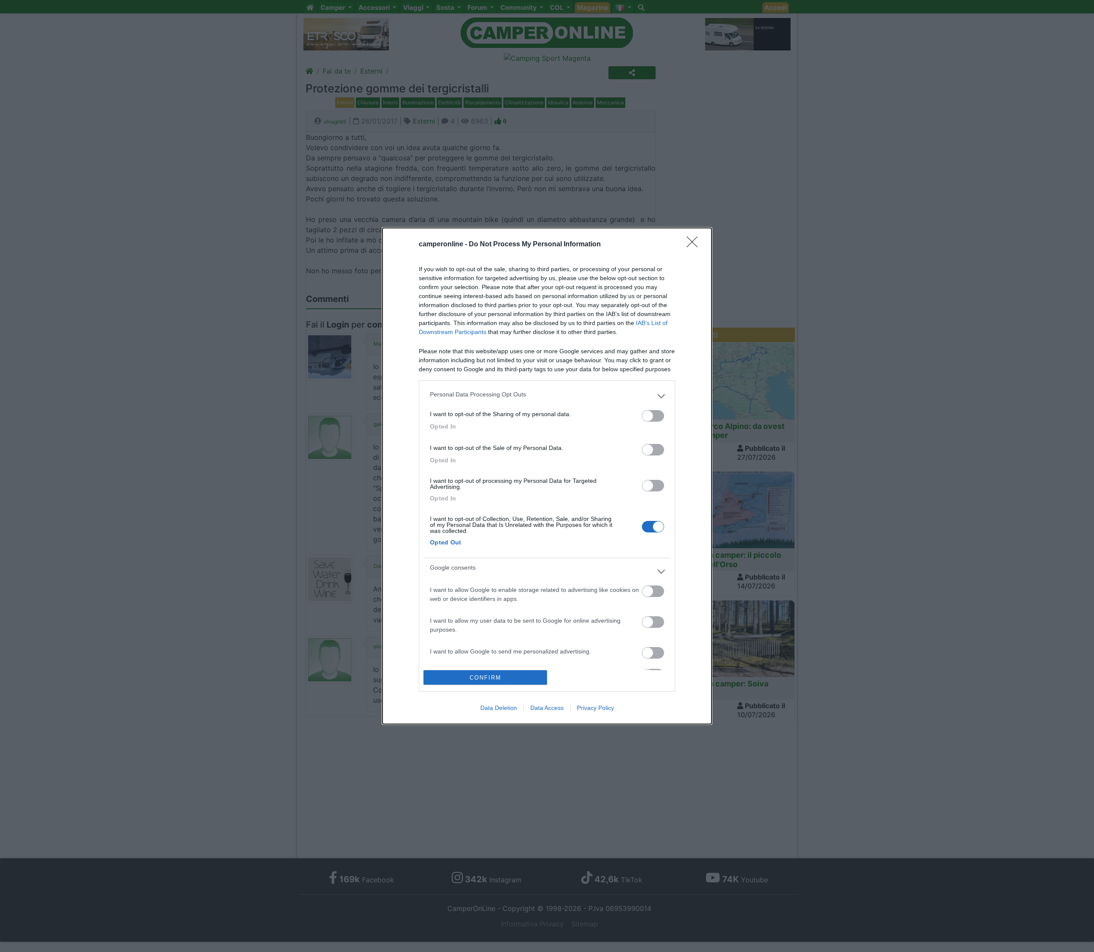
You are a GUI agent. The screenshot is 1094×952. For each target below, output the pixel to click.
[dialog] (547, 476)
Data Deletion (498, 707)
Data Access (547, 707)
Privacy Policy (595, 707)
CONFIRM (485, 677)
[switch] (653, 416)
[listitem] (547, 396)
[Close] (695, 245)
